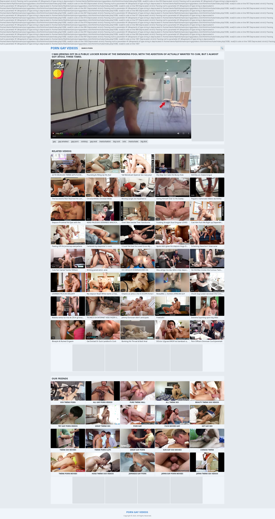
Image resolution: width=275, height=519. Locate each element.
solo (124, 141)
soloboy (84, 141)
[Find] (222, 48)
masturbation (105, 141)
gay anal (93, 141)
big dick (144, 141)
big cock (116, 141)
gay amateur (63, 141)
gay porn (75, 141)
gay (54, 141)
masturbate (133, 141)
